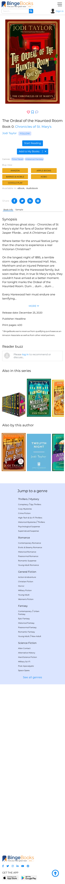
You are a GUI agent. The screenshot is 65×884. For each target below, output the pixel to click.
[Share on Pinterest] (38, 201)
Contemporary (25, 611)
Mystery (34, 499)
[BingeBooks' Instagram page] (13, 866)
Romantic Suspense (27, 561)
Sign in (59, 11)
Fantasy (23, 605)
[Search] (31, 11)
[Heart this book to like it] (28, 112)
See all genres (32, 677)
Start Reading (32, 143)
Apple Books (44, 170)
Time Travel (17, 159)
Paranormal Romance (28, 556)
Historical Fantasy (34, 159)
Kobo (44, 176)
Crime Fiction (24, 513)
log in (25, 354)
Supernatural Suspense (28, 531)
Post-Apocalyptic (26, 666)
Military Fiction (25, 590)
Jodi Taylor (9, 133)
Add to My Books (29, 151)
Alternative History (26, 653)
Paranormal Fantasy (27, 627)
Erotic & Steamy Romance (30, 547)
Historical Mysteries (27, 522)
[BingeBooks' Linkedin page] (17, 866)
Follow (25, 133)
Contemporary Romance (29, 543)
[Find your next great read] (17, 4)
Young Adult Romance (28, 565)
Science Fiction (27, 643)
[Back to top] (55, 873)
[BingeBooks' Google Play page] (29, 877)
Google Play (15, 183)
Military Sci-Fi (24, 661)
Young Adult (23, 595)
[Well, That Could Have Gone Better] (14, 450)
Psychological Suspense (29, 526)
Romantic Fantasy (26, 632)
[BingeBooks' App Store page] (10, 877)
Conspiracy (23, 504)
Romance (24, 537)
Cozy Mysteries (25, 509)
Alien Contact (24, 648)
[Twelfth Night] (39, 450)
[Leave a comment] (36, 112)
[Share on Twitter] (22, 201)
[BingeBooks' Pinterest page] (28, 866)
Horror (21, 586)
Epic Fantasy (24, 618)
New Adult (36, 636)
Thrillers (23, 499)
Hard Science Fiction (27, 657)
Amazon (15, 170)
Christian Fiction (25, 581)
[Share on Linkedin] (30, 201)
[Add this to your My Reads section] (32, 112)
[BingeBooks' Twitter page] (7, 866)
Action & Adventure (27, 577)
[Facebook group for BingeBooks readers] (3, 866)
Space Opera (23, 670)
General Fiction (27, 571)
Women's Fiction (25, 599)
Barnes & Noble (15, 176)
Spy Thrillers (35, 504)
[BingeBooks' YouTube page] (22, 866)
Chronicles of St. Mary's (33, 126)
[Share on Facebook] (14, 201)
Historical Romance (27, 552)
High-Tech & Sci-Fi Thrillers (30, 518)
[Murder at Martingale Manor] (39, 396)
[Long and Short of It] (14, 396)
